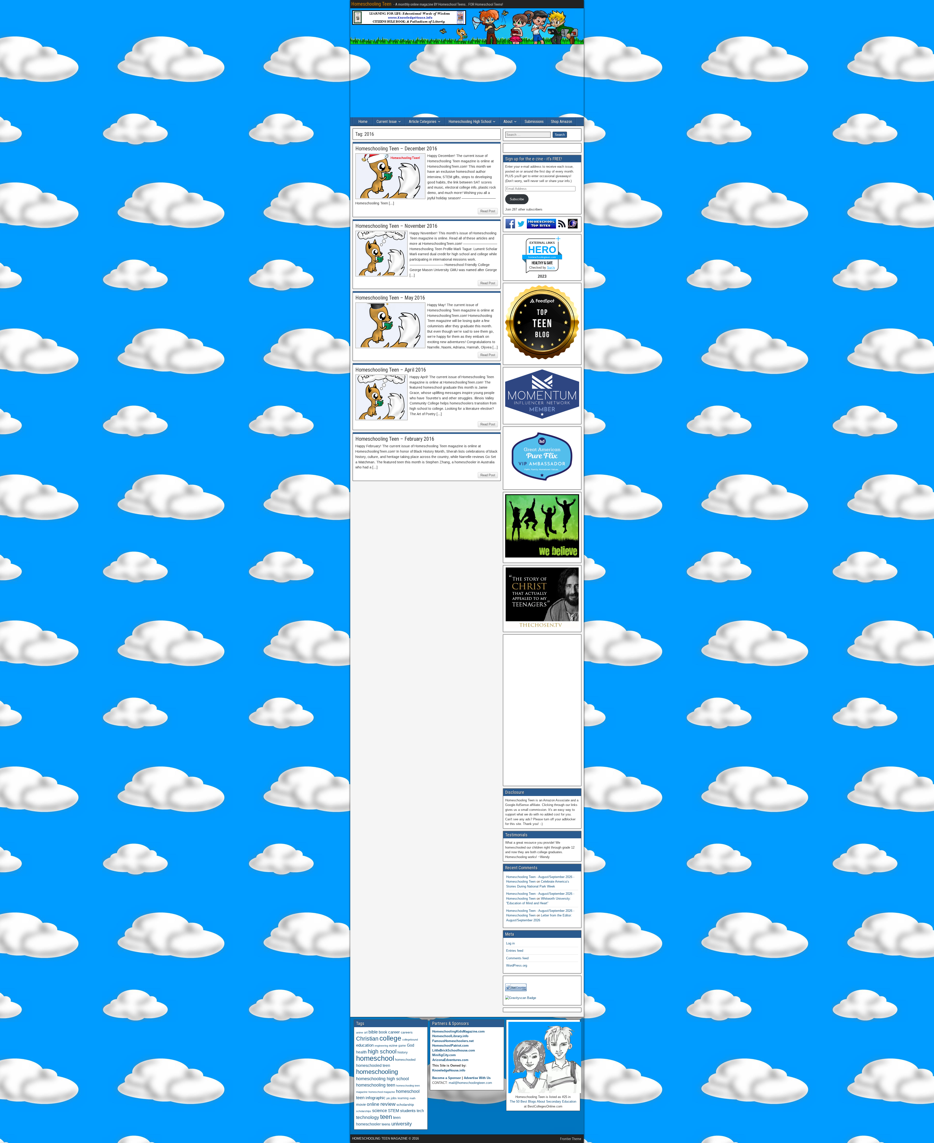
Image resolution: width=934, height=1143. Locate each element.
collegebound (410, 1039)
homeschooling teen (375, 1085)
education (365, 1045)
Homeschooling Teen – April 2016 (390, 370)
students (408, 1110)
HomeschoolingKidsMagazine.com (458, 1031)
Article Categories (422, 121)
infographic (376, 1098)
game (402, 1045)
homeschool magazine (381, 1091)
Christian (367, 1038)
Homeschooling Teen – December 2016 (396, 149)
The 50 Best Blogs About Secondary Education (543, 1101)
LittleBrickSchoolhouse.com (453, 1050)
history (402, 1052)
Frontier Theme (570, 1139)
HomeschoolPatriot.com (450, 1045)
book (383, 1032)
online (373, 1104)
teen (386, 1117)
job (388, 1098)
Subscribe (517, 199)
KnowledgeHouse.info (448, 1070)
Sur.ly (551, 267)
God (410, 1045)
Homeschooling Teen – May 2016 (390, 298)
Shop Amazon (561, 121)
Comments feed (517, 958)
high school (382, 1051)
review (387, 1104)
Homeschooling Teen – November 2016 (396, 226)
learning (403, 1098)
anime (359, 1032)
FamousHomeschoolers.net (453, 1041)
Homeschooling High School (470, 121)
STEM (393, 1110)
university (401, 1123)
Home (363, 121)
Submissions (534, 121)
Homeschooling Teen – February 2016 (394, 439)
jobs (394, 1098)
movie (361, 1104)
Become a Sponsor (446, 1078)
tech (420, 1110)
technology (367, 1117)
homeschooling (377, 1071)
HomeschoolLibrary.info (450, 1036)
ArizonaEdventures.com (450, 1060)
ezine (393, 1045)
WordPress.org (516, 965)
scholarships (363, 1111)
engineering (381, 1045)
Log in (510, 943)
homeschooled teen (373, 1065)
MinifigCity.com (444, 1055)
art (366, 1032)
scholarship (405, 1104)
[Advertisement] (467, 81)
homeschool (375, 1058)
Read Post (487, 211)
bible (373, 1031)
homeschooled (405, 1059)
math (412, 1098)
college (390, 1038)
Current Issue (387, 121)
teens (386, 1124)
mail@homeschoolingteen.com (470, 1083)
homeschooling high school (382, 1078)
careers (407, 1032)
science (379, 1110)
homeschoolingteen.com (542, 257)
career (394, 1032)
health (361, 1052)
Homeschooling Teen (371, 4)
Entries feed (514, 950)
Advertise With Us (477, 1078)
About (507, 121)
